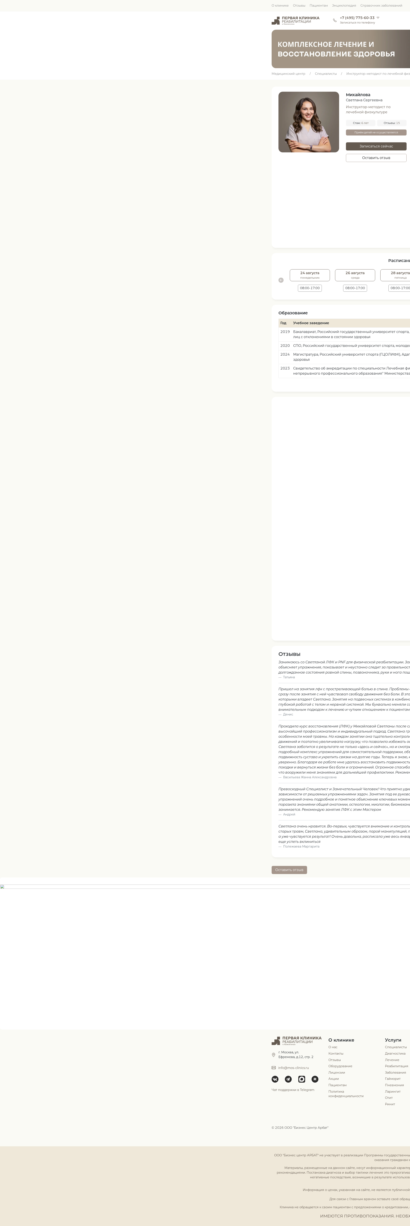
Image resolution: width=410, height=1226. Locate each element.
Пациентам (319, 5)
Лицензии (336, 1072)
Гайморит (393, 1079)
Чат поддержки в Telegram (293, 1090)
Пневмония (394, 1085)
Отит (389, 1098)
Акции (333, 1079)
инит (391, 1104)
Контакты (335, 1053)
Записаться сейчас (376, 146)
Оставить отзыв (376, 158)
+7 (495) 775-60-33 (357, 18)
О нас (332, 1047)
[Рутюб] (316, 1079)
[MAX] (303, 1079)
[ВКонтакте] (276, 1079)
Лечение (392, 1060)
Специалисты (396, 1047)
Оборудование (340, 1066)
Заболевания (395, 1072)
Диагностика (395, 1053)
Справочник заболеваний (381, 5)
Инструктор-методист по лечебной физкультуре (368, 109)
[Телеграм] (290, 1079)
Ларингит (393, 1092)
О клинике (280, 5)
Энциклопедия (344, 5)
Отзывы (299, 5)
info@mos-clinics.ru (293, 1068)
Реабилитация (396, 1066)
